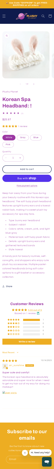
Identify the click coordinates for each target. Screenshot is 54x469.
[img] (9, 361)
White (9, 137)
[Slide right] (33, 84)
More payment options (27, 186)
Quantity (6, 152)
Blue (35, 137)
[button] (3, 16)
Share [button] (9, 286)
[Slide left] (20, 84)
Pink (8, 144)
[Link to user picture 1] (9, 398)
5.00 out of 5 (35, 310)
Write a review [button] (27, 341)
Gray (23, 137)
